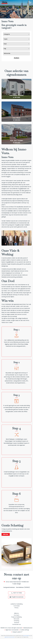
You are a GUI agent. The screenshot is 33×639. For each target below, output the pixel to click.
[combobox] (16, 34)
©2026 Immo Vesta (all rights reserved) (11, 628)
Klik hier (5, 534)
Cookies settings (24, 630)
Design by (17, 632)
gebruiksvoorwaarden (9, 637)
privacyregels (26, 635)
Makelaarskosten (27, 628)
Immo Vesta (9, 582)
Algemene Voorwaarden (12, 630)
